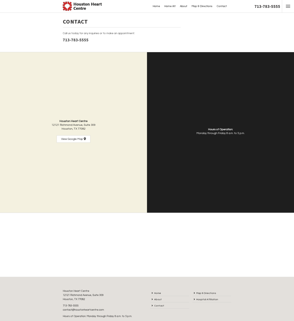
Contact (222, 6)
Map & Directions (202, 6)
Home (156, 6)
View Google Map (72, 139)
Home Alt (170, 6)
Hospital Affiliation (207, 299)
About (183, 6)
